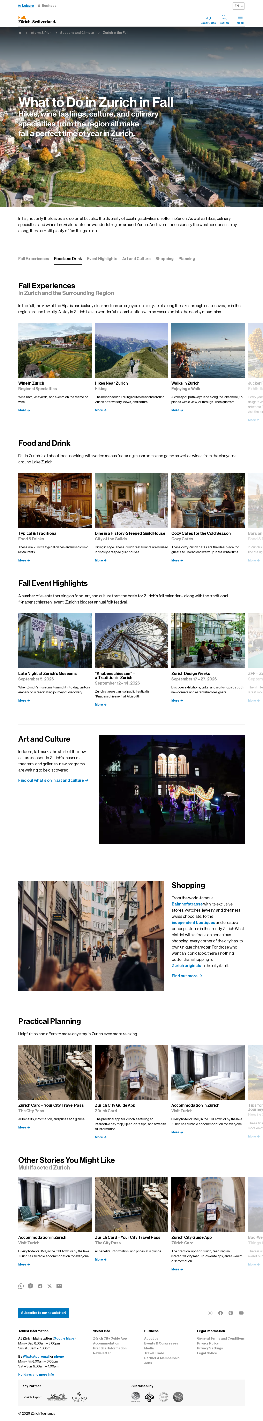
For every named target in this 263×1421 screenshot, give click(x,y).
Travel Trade (154, 1353)
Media (149, 1348)
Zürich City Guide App (110, 1338)
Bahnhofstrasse (187, 904)
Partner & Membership (162, 1358)
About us (151, 1338)
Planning (187, 259)
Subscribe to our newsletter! (43, 1313)
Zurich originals (186, 966)
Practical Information (110, 1348)
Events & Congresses (161, 1343)
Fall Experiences (33, 259)
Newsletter (102, 1353)
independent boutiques (193, 922)
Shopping (165, 259)
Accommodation (106, 1343)
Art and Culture (136, 259)
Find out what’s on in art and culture (51, 780)
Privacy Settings (210, 1348)
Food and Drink (68, 259)
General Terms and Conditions (221, 1338)
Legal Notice (207, 1353)
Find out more (184, 976)
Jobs (148, 1363)
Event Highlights (102, 259)
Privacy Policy (208, 1343)
